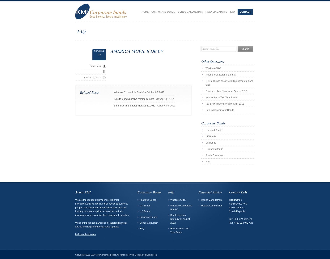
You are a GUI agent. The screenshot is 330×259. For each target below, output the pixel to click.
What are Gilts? (213, 68)
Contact (245, 12)
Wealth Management (211, 200)
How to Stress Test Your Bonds (221, 97)
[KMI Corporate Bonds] (101, 10)
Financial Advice (216, 12)
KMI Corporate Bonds (106, 255)
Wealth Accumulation (211, 205)
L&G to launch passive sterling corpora (134, 99)
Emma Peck (94, 66)
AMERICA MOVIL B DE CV (137, 51)
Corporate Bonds (163, 12)
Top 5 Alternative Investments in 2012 (224, 103)
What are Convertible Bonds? (129, 92)
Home (145, 12)
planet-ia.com (151, 255)
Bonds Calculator (190, 12)
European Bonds (214, 149)
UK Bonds (210, 136)
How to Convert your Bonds (219, 110)
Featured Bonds (213, 130)
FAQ (232, 12)
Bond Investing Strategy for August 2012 (134, 105)
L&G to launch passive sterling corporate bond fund (229, 83)
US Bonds (210, 142)
